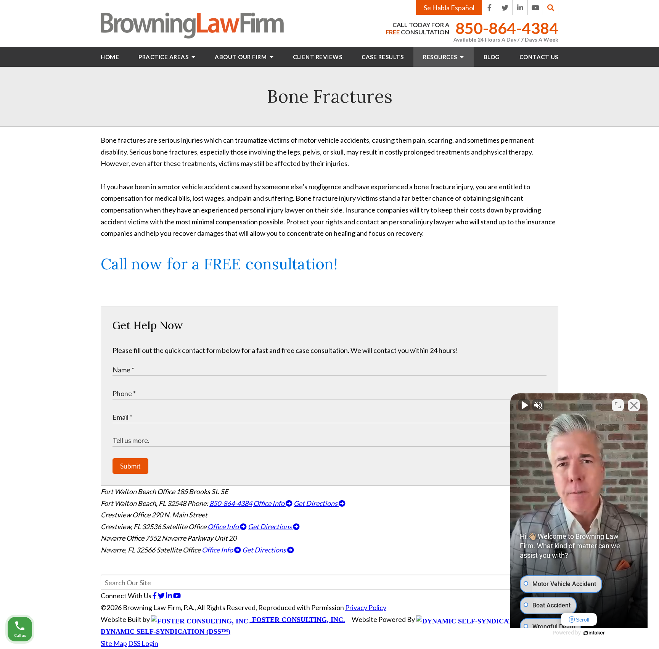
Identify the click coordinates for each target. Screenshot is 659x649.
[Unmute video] (524, 405)
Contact (538, 56)
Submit (130, 466)
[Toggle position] (618, 405)
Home (110, 56)
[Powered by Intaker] (594, 633)
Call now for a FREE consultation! (219, 264)
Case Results (382, 56)
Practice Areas (164, 56)
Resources (440, 56)
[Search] (550, 7)
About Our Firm (241, 56)
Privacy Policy (365, 607)
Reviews (317, 56)
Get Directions (316, 503)
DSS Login (143, 643)
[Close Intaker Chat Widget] (634, 405)
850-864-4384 (506, 28)
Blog (492, 56)
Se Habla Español (449, 7)
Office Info (269, 503)
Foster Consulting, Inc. (297, 619)
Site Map (114, 643)
